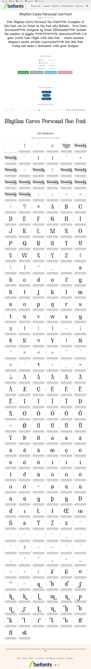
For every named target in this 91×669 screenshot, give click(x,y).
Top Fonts (69, 658)
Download (24, 72)
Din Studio (52, 66)
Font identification (67, 6)
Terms (18, 658)
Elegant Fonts (46, 92)
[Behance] (55, 665)
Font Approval (50, 658)
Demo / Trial (51, 68)
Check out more (37, 72)
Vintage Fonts (46, 99)
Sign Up (11, 1)
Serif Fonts (46, 95)
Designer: (43, 66)
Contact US (60, 658)
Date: (42, 60)
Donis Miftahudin (48, 17)
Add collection (51, 72)
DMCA (31, 658)
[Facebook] (58, 665)
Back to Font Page (66, 72)
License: (42, 68)
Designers (47, 6)
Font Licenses (39, 658)
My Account (20, 1)
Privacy (24, 658)
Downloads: (44, 63)
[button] (87, 6)
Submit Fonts (40, 1)
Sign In (5, 1)
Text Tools (78, 6)
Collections (55, 6)
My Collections (30, 1)
